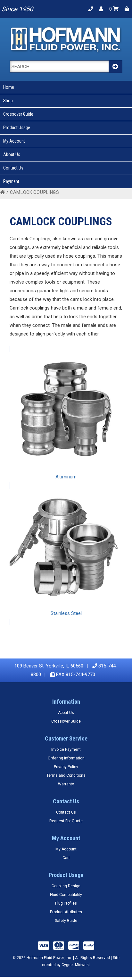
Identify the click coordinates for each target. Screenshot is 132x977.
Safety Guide (66, 920)
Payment (11, 181)
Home (8, 87)
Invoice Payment (66, 749)
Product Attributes (66, 912)
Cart (66, 858)
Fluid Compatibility (66, 894)
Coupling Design (66, 886)
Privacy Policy (66, 767)
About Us (11, 154)
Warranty (66, 784)
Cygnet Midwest (76, 965)
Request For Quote (66, 821)
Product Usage (16, 127)
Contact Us (13, 167)
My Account (14, 141)
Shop (8, 100)
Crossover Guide (18, 114)
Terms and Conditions (66, 775)
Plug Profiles (66, 903)
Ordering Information (66, 758)
